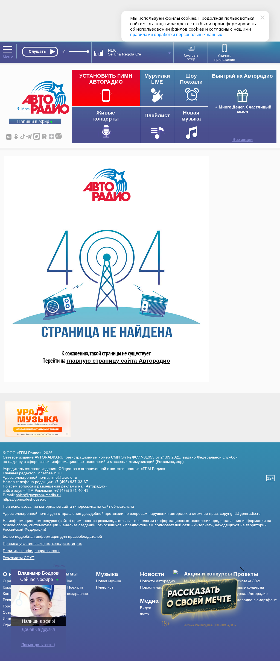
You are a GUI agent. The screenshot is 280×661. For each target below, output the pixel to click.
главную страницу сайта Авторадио (118, 360)
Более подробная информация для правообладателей (52, 536)
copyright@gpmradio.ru (240, 513)
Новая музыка (108, 581)
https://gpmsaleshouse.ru (24, 499)
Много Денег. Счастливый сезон (245, 109)
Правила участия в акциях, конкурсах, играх (42, 543)
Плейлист (104, 587)
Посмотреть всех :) (38, 644)
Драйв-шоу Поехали (65, 587)
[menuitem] (71, 574)
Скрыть (59, 566)
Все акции (242, 139)
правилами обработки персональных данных (176, 34)
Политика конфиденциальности (31, 550)
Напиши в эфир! (38, 621)
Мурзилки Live (59, 581)
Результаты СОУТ (18, 558)
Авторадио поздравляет (68, 593)
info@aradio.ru (64, 477)
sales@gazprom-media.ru (38, 495)
